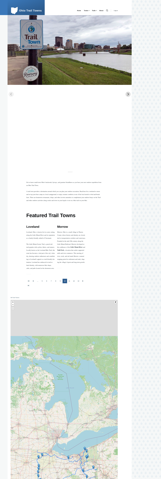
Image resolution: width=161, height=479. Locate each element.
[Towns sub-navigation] (90, 10)
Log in (116, 10)
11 (70, 281)
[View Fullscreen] (13, 308)
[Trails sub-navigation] (97, 10)
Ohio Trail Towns (30, 10)
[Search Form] (107, 10)
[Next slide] (128, 94)
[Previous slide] (11, 94)
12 (74, 281)
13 (79, 281)
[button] (87, 456)
